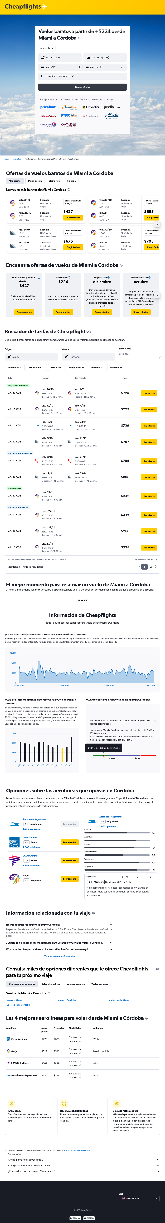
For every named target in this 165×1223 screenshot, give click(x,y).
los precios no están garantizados (77, 1150)
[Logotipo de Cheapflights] (23, 7)
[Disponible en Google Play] (75, 1218)
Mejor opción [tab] (35, 181)
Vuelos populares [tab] (76, 984)
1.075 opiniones (31, 829)
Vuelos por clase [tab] (99, 984)
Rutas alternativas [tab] (51, 984)
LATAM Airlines (30, 855)
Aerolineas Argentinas (34, 819)
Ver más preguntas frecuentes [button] (59, 956)
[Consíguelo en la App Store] (89, 1218)
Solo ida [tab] (71, 181)
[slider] (161, 358)
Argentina (17, 159)
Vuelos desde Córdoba (18, 1004)
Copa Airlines (30, 837)
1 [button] (144, 566)
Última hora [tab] (55, 181)
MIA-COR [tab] (82, 600)
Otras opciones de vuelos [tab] (22, 984)
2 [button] (151, 566)
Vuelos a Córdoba (67, 1000)
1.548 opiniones (31, 847)
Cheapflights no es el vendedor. (25, 1159)
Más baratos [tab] (15, 181)
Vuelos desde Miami (119, 1000)
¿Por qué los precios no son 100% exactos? (31, 1171)
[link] (24, 312)
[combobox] (47, 48)
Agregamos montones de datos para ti (29, 1165)
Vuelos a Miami (14, 1000)
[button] (79, 38)
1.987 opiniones (31, 865)
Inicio (7, 159)
